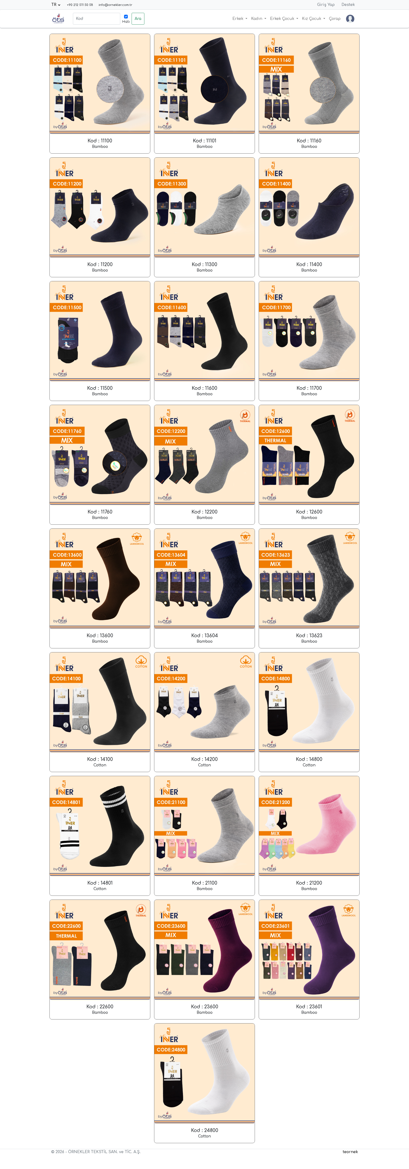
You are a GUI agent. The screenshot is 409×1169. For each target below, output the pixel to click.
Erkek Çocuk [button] (282, 19)
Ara (138, 19)
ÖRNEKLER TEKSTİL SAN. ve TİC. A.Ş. (104, 1152)
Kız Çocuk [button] (312, 19)
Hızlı (126, 21)
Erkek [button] (238, 19)
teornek (350, 1152)
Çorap (335, 19)
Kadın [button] (257, 19)
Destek (348, 5)
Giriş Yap (326, 5)
